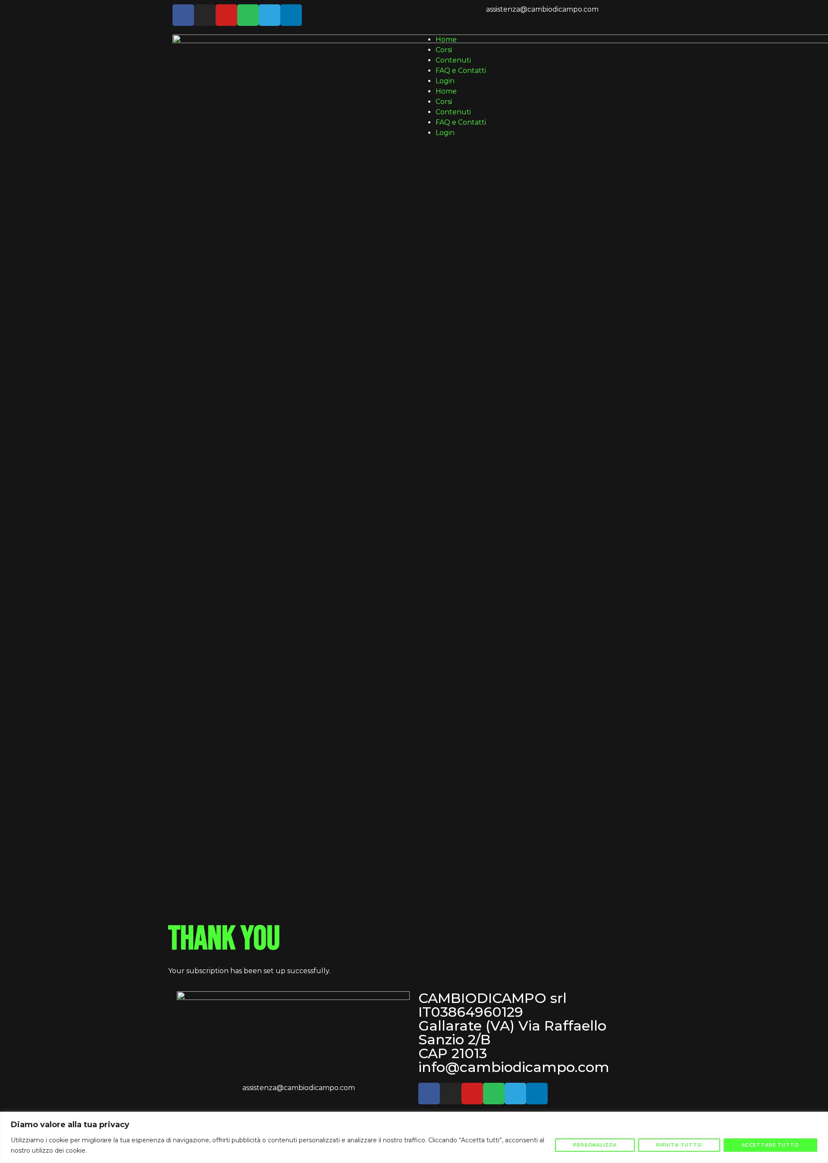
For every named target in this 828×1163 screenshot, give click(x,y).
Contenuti (453, 60)
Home (446, 39)
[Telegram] (269, 15)
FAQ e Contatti (461, 70)
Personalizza (595, 1145)
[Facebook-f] (183, 15)
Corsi (444, 50)
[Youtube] (226, 15)
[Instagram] (205, 15)
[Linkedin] (291, 15)
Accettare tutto (771, 1145)
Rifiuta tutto (679, 1145)
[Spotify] (248, 15)
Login (445, 81)
